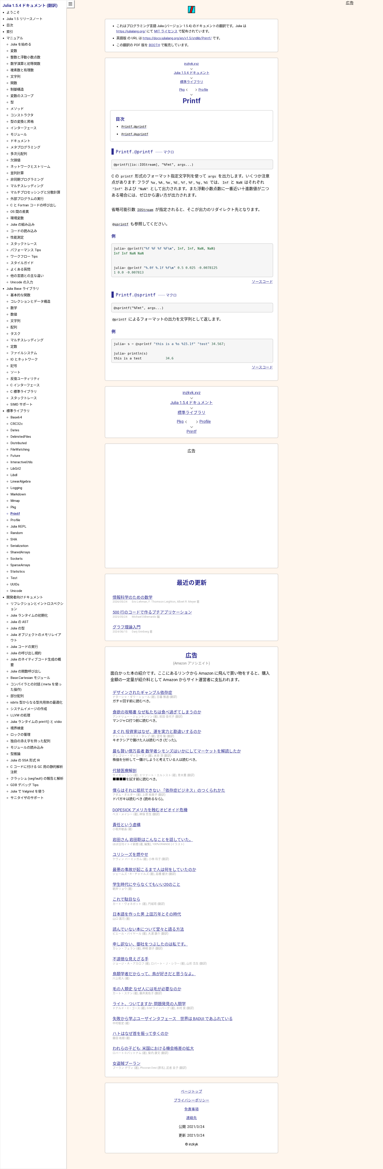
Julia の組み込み (22, 225)
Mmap (15, 501)
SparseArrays (20, 565)
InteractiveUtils (21, 462)
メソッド (17, 109)
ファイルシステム (23, 353)
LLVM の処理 (20, 715)
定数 (13, 347)
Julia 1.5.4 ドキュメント (191, 73)
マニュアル (14, 38)
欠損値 (15, 160)
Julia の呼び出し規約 (25, 653)
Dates (14, 430)
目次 (9, 25)
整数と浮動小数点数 (25, 57)
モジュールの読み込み (26, 747)
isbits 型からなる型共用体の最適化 (36, 702)
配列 (13, 327)
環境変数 (17, 218)
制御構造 (17, 89)
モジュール (18, 134)
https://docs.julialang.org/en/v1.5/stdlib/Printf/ (177, 38)
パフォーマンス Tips (25, 250)
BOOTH (154, 45)
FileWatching (19, 449)
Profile (203, 90)
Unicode (16, 591)
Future (15, 456)
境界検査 (17, 728)
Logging (16, 488)
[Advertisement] (191, 509)
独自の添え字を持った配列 (30, 741)
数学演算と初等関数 (25, 64)
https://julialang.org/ (131, 31)
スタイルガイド (22, 263)
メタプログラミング (25, 147)
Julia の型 (17, 628)
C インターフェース (25, 385)
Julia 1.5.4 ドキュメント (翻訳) (29, 5)
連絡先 (191, 1118)
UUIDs (14, 584)
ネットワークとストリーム (30, 167)
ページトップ (191, 1091)
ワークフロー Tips (24, 256)
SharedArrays (20, 552)
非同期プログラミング (27, 179)
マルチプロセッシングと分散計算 (35, 192)
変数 (13, 51)
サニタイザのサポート (27, 798)
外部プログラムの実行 (27, 199)
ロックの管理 (20, 735)
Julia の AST (19, 622)
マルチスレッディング (26, 186)
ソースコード (262, 282)
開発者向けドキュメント (24, 597)
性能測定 (17, 237)
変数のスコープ (21, 96)
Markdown (18, 494)
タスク (15, 334)
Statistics (17, 572)
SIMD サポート (21, 404)
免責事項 (191, 1109)
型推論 (15, 754)
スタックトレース (23, 244)
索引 (9, 32)
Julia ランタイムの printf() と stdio (36, 722)
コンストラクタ (21, 115)
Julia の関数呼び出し (25, 671)
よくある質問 (20, 269)
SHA (13, 539)
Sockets (16, 559)
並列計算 (17, 173)
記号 (13, 366)
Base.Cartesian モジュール (30, 678)
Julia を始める (20, 44)
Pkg (182, 90)
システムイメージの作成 (28, 709)
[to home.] (191, 11)
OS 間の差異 (19, 212)
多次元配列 (18, 154)
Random (16, 533)
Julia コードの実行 (24, 647)
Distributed (18, 443)
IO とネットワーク (24, 359)
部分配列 (17, 696)
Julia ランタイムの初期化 (29, 615)
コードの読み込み (23, 231)
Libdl (13, 475)
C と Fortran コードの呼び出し (33, 205)
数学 (13, 308)
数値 (13, 314)
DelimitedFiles (20, 437)
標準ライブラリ (191, 82)
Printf (192, 101)
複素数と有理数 (22, 70)
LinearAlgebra (20, 481)
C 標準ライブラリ (23, 392)
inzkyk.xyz (191, 64)
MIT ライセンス (166, 31)
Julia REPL (18, 526)
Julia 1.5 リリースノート (24, 19)
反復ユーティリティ (25, 379)
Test (13, 578)
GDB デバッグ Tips (24, 785)
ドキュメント (20, 141)
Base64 (16, 417)
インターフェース (23, 128)
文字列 (15, 77)
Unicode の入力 (21, 282)
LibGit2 (15, 469)
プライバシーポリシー (191, 1100)
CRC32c (16, 424)
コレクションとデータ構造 (30, 302)
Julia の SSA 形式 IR (25, 760)
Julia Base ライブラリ (22, 289)
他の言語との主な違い (27, 276)
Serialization (19, 546)
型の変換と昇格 (22, 122)
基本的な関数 (20, 295)
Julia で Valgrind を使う (27, 791)
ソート (15, 372)
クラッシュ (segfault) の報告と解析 (36, 779)
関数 (13, 83)
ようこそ (13, 12)
